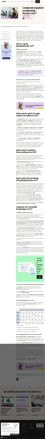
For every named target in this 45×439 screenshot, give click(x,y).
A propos (30, 425)
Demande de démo (32, 428)
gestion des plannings (21, 37)
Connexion (27, 1)
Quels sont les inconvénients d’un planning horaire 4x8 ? (6, 37)
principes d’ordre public (23, 218)
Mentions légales (18, 437)
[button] (8, 1)
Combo (29, 351)
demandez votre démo (31, 358)
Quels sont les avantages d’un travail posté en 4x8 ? (6, 35)
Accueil (2, 26)
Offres (15, 1)
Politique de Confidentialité (24, 437)
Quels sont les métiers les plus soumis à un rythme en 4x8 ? (6, 33)
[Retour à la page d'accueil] (4, 1)
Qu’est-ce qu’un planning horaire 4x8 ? (5, 31)
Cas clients (23, 425)
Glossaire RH (23, 429)
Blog (22, 428)
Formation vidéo (24, 430)
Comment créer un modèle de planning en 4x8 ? (6, 39)
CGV (14, 437)
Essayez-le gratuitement (20, 358)
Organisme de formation (10, 437)
